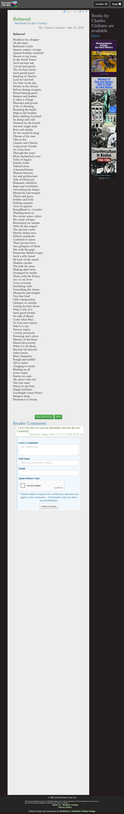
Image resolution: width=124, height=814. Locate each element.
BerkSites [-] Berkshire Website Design (77, 811)
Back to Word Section (44, 417)
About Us (56, 805)
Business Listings (70, 805)
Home (115, 4)
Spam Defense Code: (29, 478)
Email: (22, 468)
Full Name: (24, 458)
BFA (107, 178)
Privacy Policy (65, 807)
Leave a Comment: (28, 442)
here (95, 35)
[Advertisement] (48, 654)
